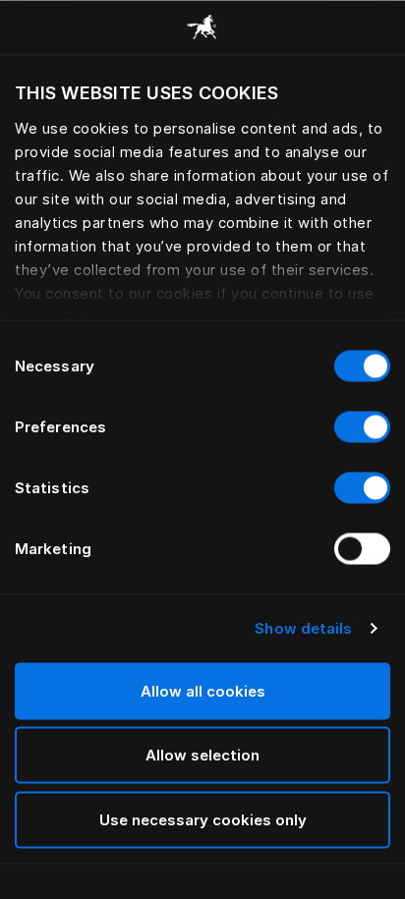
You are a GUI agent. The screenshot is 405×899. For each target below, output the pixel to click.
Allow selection (202, 755)
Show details (303, 628)
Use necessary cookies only (203, 819)
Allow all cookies (203, 690)
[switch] (362, 426)
